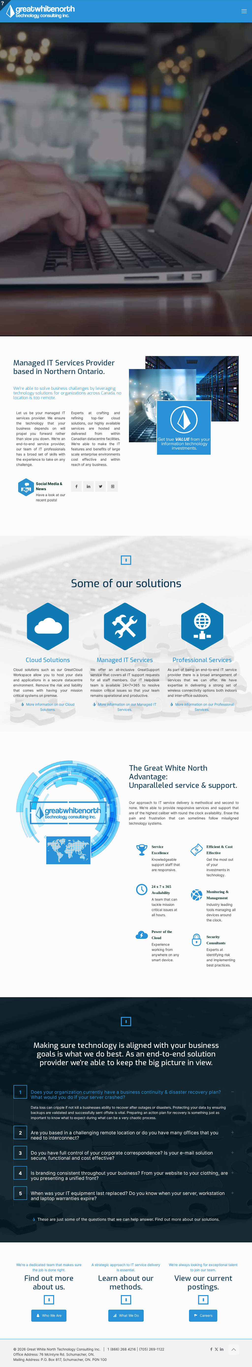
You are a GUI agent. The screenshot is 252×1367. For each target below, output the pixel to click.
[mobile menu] (244, 11)
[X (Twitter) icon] (216, 1349)
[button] (126, 1105)
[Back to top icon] (233, 1349)
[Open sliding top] (5, 5)
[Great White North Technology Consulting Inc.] (40, 11)
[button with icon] (76, 486)
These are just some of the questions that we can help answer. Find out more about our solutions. (128, 1219)
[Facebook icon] (211, 1349)
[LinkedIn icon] (221, 1349)
